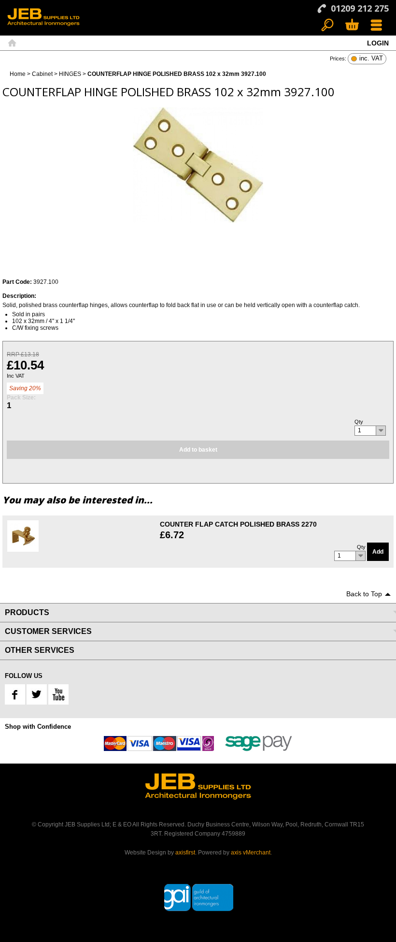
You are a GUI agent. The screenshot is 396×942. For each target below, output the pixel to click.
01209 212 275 (360, 8)
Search (328, 25)
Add (377, 551)
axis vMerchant (250, 852)
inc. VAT (371, 59)
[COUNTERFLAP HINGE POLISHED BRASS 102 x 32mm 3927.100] (198, 165)
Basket (352, 25)
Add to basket (198, 449)
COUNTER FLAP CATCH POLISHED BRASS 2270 (238, 524)
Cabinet (42, 74)
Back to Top (364, 594)
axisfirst (185, 852)
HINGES (70, 74)
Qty (358, 422)
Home (12, 43)
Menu (376, 25)
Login (378, 43)
